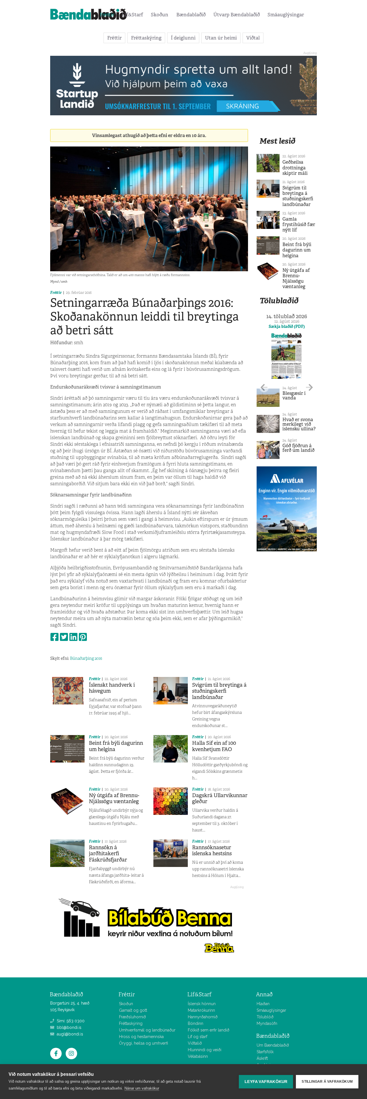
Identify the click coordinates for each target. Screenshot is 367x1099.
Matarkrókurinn (201, 1010)
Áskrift (262, 1058)
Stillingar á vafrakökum (327, 1082)
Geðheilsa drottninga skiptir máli (295, 167)
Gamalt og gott (133, 1010)
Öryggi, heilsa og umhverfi (143, 1043)
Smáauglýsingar (286, 14)
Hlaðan (263, 1003)
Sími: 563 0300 (70, 1021)
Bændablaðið (191, 14)
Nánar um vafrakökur (141, 1088)
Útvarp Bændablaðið (236, 14)
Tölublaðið (278, 301)
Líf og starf (197, 1036)
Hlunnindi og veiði (204, 1049)
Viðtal (253, 38)
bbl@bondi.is (68, 1027)
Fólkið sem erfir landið (208, 1030)
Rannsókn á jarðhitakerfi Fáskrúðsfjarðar (108, 853)
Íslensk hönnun (202, 1003)
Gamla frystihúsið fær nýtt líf (298, 224)
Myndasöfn (267, 1023)
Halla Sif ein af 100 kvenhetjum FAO (214, 746)
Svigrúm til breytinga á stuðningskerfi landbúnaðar (219, 691)
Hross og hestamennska (141, 1036)
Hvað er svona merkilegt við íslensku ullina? (299, 424)
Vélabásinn (198, 1056)
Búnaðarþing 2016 (86, 658)
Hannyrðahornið (203, 1017)
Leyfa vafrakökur (266, 1082)
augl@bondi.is (69, 1034)
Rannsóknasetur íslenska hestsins (212, 850)
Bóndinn (195, 1023)
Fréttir (107, 14)
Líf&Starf (132, 14)
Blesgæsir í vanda (294, 395)
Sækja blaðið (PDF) (287, 326)
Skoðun (159, 14)
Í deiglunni (183, 38)
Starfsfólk (265, 1052)
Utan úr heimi (221, 38)
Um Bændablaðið (273, 1045)
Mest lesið (277, 141)
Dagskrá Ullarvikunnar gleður (219, 798)
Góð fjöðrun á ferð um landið (298, 448)
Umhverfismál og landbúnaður (147, 1030)
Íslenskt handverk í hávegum (112, 688)
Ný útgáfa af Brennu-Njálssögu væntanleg (114, 798)
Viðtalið (195, 1043)
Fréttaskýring (146, 38)
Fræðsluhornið (132, 1017)
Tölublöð (265, 1017)
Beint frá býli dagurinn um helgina (116, 746)
